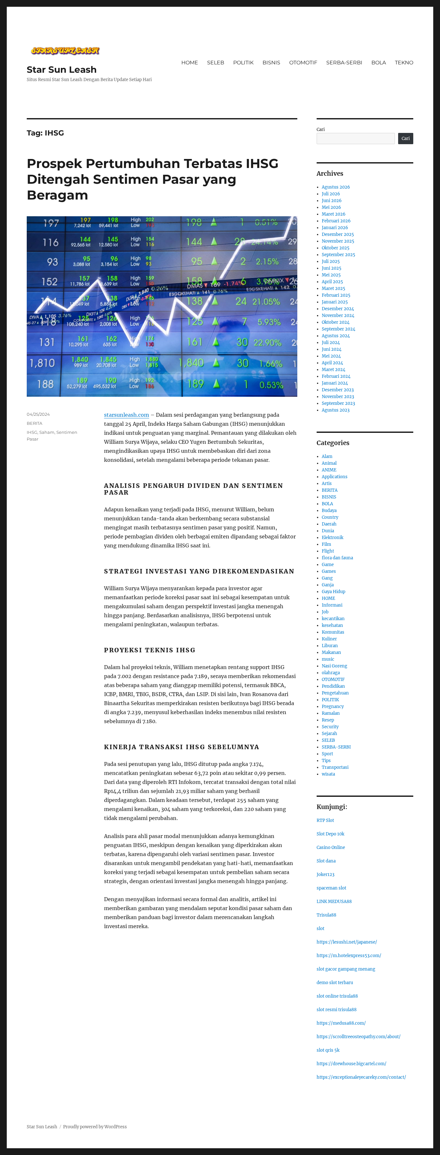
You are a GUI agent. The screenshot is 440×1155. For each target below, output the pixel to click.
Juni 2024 (331, 349)
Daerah (329, 524)
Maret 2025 (333, 288)
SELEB (215, 63)
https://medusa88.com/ (341, 1023)
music (328, 659)
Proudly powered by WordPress (95, 1127)
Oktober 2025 (335, 248)
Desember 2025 (338, 234)
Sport (327, 754)
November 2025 (338, 241)
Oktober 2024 (335, 322)
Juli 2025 (331, 261)
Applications (335, 477)
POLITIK (243, 63)
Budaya (329, 510)
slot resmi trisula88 (337, 1009)
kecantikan (333, 618)
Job (325, 612)
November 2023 (338, 396)
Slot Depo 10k (330, 834)
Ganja (328, 585)
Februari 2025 (336, 295)
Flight (328, 551)
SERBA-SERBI (344, 63)
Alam (327, 456)
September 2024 (338, 329)
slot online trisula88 (337, 996)
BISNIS (271, 63)
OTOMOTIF (303, 63)
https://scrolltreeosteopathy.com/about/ (359, 1036)
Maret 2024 (333, 369)
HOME (189, 63)
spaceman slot (331, 888)
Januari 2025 (335, 302)
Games (329, 571)
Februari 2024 (336, 376)
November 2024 (338, 315)
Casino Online (331, 847)
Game (328, 564)
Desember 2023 (338, 390)
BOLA (378, 63)
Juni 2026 (332, 200)
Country (330, 517)
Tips (326, 760)
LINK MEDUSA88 (334, 901)
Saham (46, 432)
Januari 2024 (335, 383)
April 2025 (332, 281)
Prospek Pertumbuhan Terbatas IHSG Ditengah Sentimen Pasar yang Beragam (153, 179)
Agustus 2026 (336, 187)
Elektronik (332, 537)
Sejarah (329, 733)
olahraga (331, 672)
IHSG (32, 432)
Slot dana (326, 861)
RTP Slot (325, 820)
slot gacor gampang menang (346, 969)
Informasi (332, 605)
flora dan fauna (337, 558)
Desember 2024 (338, 309)
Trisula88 (326, 915)
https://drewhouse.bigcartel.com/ (352, 1064)
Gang (327, 578)
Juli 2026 (331, 194)
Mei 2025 (331, 275)
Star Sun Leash (62, 69)
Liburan (330, 645)
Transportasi (335, 767)
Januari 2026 (335, 227)
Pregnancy (333, 706)
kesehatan (332, 625)
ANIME (329, 470)
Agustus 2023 (335, 410)
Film (326, 544)
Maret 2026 (334, 214)
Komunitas (333, 632)
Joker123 (325, 874)
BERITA (34, 423)
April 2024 (332, 363)
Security (330, 727)
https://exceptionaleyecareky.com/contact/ (361, 1077)
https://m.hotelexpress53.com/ (349, 955)
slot (320, 928)
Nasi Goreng (334, 666)
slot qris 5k (328, 1050)
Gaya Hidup (333, 591)
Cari (321, 129)
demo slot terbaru (335, 982)
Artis (327, 483)
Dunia (328, 531)
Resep (328, 720)
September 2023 (338, 403)
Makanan (331, 652)
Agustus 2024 (336, 336)
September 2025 (338, 254)
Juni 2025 (331, 268)
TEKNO (404, 63)
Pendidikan (333, 686)
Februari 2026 (336, 221)
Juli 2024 (331, 342)
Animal (329, 463)
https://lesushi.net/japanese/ (347, 942)
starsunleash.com (126, 415)
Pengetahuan (335, 693)
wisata (328, 774)
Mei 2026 (331, 207)
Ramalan (331, 713)
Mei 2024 (331, 356)
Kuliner (329, 639)
